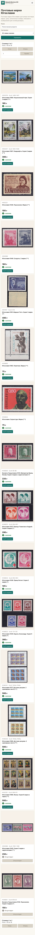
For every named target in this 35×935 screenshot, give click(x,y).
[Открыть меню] (32, 2)
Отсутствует (17, 860)
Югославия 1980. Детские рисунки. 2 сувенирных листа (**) (14, 742)
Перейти (26, 53)
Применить (17, 37)
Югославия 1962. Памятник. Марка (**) (15, 366)
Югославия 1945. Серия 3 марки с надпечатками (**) (13, 849)
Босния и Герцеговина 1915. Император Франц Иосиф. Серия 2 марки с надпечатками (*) (17, 474)
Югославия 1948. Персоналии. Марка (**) (16, 205)
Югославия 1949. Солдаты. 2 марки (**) (15, 258)
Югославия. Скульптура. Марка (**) (14, 419)
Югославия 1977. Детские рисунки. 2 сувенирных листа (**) (14, 688)
